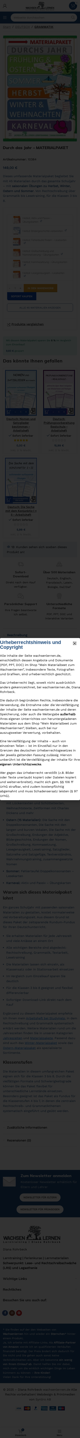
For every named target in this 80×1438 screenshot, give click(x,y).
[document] (40, 719)
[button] (74, 643)
